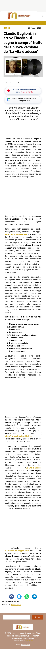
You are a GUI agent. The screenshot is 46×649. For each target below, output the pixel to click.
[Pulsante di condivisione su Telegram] (34, 596)
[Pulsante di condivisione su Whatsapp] (26, 596)
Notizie (7, 28)
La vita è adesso (33, 468)
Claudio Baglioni (16, 605)
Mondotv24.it (25, 645)
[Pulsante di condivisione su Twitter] (19, 596)
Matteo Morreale (29, 640)
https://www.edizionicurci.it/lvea (18, 436)
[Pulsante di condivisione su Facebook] (11, 596)
